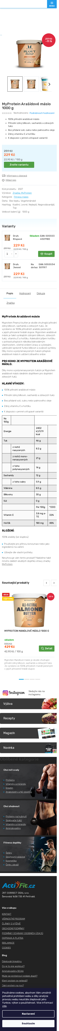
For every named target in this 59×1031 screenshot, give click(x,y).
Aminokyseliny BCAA (13, 971)
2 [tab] (26, 679)
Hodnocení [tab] (25, 293)
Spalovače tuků (14, 820)
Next (54, 583)
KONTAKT (6, 914)
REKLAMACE (8, 943)
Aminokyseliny (13, 828)
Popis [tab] (10, 293)
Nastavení (28, 1013)
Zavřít (19, 186)
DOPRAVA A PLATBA (12, 938)
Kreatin (9, 788)
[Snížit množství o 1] (12, 254)
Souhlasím (28, 1023)
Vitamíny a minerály (16, 784)
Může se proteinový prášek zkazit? (19, 976)
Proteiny (10, 780)
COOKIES (6, 947)
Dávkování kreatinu (12, 961)
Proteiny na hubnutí (16, 816)
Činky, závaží (12, 864)
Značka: (22, 193)
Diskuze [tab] (41, 293)
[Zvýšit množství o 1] (16, 254)
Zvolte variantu (19, 164)
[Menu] (52, 4)
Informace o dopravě (17, 175)
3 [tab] (32, 679)
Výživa (7, 704)
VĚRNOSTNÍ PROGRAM (13, 918)
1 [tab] (21, 679)
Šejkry (9, 853)
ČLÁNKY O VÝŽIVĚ (11, 923)
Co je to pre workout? (13, 966)
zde (4, 1006)
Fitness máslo (21, 197)
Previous (46, 583)
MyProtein (7, 564)
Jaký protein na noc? (13, 985)
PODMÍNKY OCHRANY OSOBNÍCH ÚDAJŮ (22, 933)
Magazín (9, 733)
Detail (48, 648)
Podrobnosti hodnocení (41, 113)
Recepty (9, 718)
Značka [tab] (11, 303)
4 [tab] (37, 679)
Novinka (8, 747)
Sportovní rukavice (15, 856)
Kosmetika (11, 860)
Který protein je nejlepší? (15, 980)
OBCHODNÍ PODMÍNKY (13, 928)
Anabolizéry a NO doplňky (19, 792)
